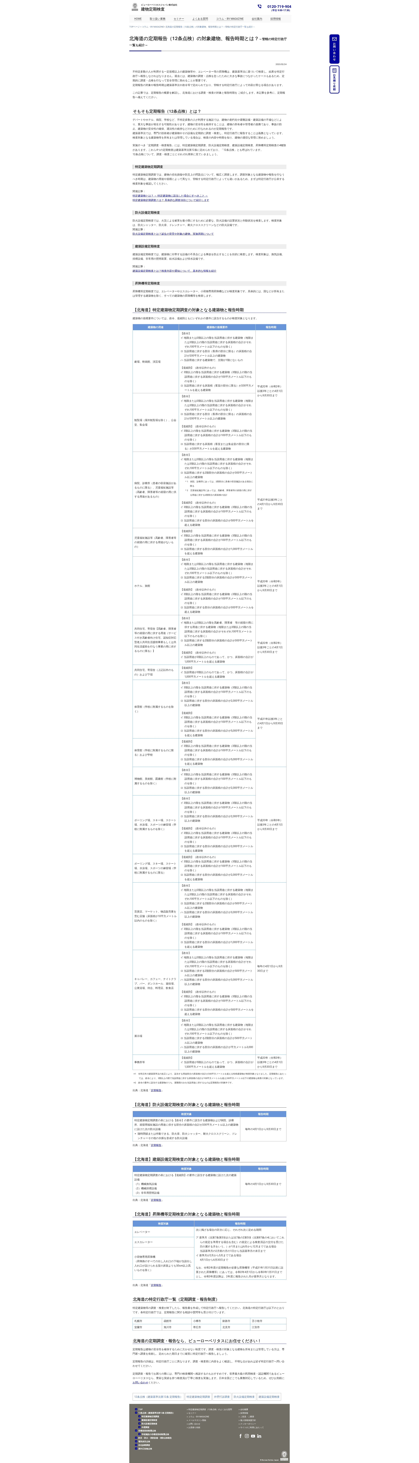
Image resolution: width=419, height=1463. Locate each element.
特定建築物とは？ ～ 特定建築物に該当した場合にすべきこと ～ (170, 195)
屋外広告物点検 (145, 1449)
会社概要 (244, 1409)
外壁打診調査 (222, 1396)
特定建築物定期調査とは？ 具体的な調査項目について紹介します (171, 200)
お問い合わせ (140, 1382)
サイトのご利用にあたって (252, 1427)
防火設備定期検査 (244, 1396)
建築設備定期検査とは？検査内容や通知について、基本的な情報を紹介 (174, 270)
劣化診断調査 (144, 1445)
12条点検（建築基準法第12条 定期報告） (158, 1396)
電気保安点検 (144, 1441)
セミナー (192, 1413)
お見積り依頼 (334, 82)
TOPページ (134, 27)
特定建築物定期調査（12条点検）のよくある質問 (210, 1409)
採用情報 (244, 1413)
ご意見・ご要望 (247, 1417)
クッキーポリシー (248, 1424)
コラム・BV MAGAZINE (153, 27)
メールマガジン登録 (197, 1420)
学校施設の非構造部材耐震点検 (155, 1434)
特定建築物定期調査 (198, 1396)
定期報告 (156, 1090)
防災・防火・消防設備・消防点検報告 (155, 1438)
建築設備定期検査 (269, 1396)
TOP (140, 1409)
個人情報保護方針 (248, 1420)
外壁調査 (145, 1427)
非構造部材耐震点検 (147, 1431)
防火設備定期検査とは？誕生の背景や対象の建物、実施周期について (173, 233)
